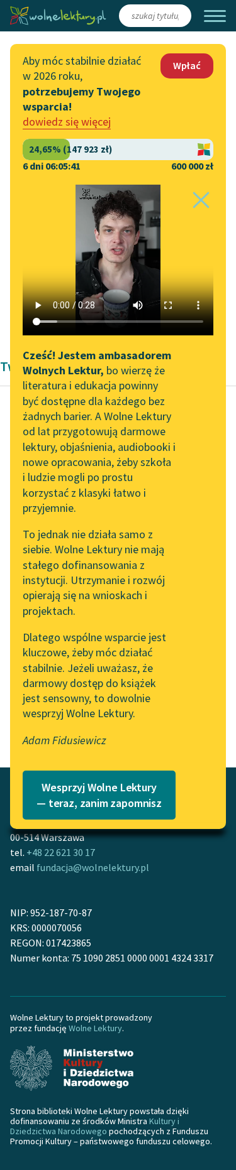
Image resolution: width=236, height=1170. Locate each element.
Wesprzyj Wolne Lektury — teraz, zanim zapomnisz (99, 795)
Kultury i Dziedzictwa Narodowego (94, 1126)
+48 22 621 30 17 (60, 852)
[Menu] (215, 16)
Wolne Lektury (95, 1028)
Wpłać (187, 65)
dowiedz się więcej (67, 121)
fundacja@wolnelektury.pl (93, 867)
